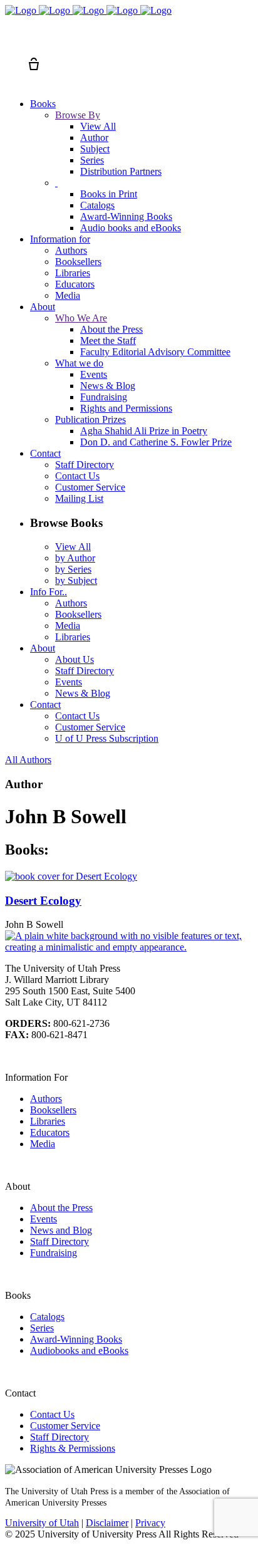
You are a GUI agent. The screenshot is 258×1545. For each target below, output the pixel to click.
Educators (50, 1132)
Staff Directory (59, 1241)
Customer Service (65, 1425)
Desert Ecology (43, 900)
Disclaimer (107, 1522)
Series (42, 1328)
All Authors (28, 759)
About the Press (61, 1207)
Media (42, 1143)
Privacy (150, 1522)
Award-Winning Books (76, 1339)
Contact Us (52, 1414)
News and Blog (61, 1230)
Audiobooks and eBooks (79, 1350)
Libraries (47, 1121)
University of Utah (42, 1522)
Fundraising (53, 1252)
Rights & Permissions (72, 1448)
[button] (11, 41)
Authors (46, 1098)
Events (43, 1219)
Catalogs (47, 1316)
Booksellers (53, 1110)
